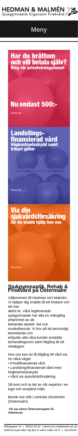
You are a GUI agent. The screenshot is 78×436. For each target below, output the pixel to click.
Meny (39, 29)
